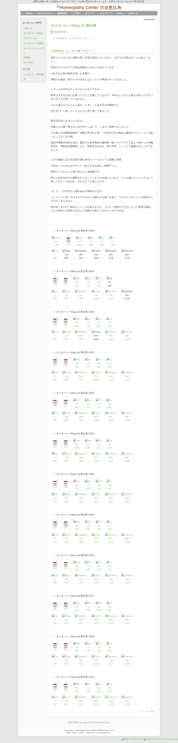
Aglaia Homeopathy (88, 730)
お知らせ (133, 13)
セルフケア (106, 13)
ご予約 (76, 13)
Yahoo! (94, 722)
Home (29, 13)
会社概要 (73, 722)
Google (84, 722)
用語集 (26, 57)
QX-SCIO (28, 62)
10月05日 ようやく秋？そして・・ (76, 38)
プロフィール (30, 38)
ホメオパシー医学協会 (33, 76)
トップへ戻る (147, 711)
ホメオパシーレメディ (33, 50)
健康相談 (62, 13)
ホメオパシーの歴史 (33, 43)
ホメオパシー (45, 13)
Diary (120, 13)
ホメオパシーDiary (33, 33)
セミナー (90, 13)
